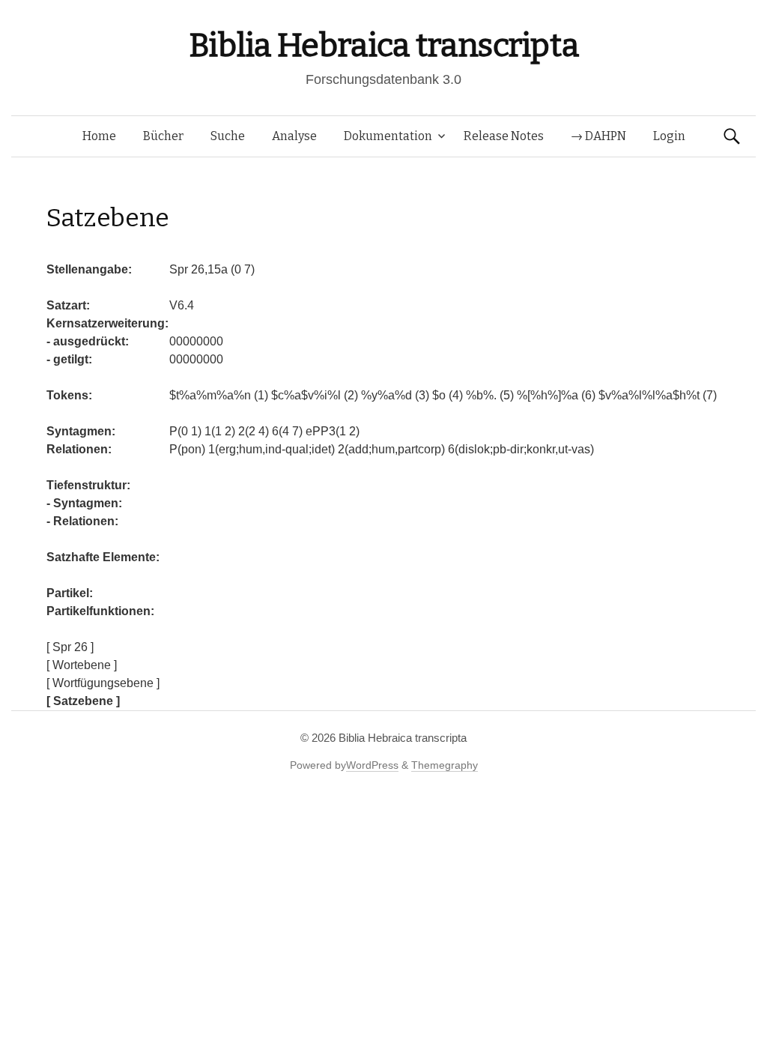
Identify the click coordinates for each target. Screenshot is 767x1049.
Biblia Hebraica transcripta (383, 45)
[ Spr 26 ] (70, 647)
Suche (227, 136)
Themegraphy (444, 765)
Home (99, 136)
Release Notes (504, 136)
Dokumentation (388, 136)
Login (669, 136)
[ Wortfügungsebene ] (103, 683)
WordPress (372, 765)
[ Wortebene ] (81, 665)
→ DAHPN (598, 136)
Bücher (163, 136)
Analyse (294, 136)
